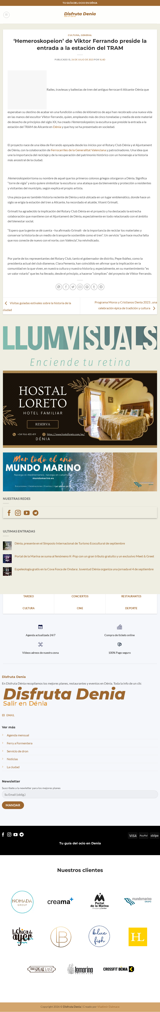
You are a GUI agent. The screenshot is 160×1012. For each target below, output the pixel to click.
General (86, 35)
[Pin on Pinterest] (87, 287)
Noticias (12, 759)
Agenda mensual (18, 735)
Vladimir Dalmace (108, 1006)
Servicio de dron (17, 751)
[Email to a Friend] (80, 287)
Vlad (102, 59)
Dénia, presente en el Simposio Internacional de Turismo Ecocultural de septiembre (70, 543)
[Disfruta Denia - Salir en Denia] (80, 15)
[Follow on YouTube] (27, 513)
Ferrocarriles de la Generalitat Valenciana (78, 150)
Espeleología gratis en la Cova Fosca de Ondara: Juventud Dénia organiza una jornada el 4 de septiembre (84, 569)
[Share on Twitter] (73, 287)
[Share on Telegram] (101, 287)
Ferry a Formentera (19, 743)
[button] (6, 15)
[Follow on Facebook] (9, 513)
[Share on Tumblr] (94, 287)
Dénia (56, 127)
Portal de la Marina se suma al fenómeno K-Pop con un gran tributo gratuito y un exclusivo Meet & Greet (84, 556)
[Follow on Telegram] (35, 513)
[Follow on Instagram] (18, 513)
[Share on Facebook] (66, 287)
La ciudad (13, 767)
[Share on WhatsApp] (59, 287)
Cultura (73, 35)
